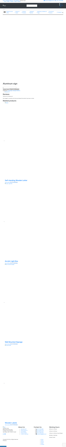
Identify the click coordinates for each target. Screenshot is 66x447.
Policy (42, 443)
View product (7, 182)
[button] (14, 89)
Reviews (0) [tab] (7, 91)
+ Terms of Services (24, 434)
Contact (19, 1)
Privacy (42, 441)
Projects (12, 1)
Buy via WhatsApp (14, 182)
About (8, 1)
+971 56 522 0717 (40, 431)
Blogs (15, 1)
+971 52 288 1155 (39, 432)
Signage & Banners (16, 90)
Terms (42, 440)
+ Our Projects (23, 431)
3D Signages (10, 90)
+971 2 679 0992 (59, 0)
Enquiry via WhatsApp (14, 89)
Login (60, 6)
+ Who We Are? (23, 429)
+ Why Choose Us (23, 430)
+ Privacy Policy (23, 432)
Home (5, 1)
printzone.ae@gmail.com (50, 0)
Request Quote (6, 89)
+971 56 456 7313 (40, 430)
